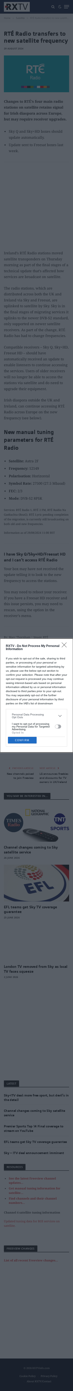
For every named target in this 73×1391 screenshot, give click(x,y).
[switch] (58, 726)
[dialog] (36, 695)
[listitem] (36, 716)
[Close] (65, 646)
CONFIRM (22, 740)
